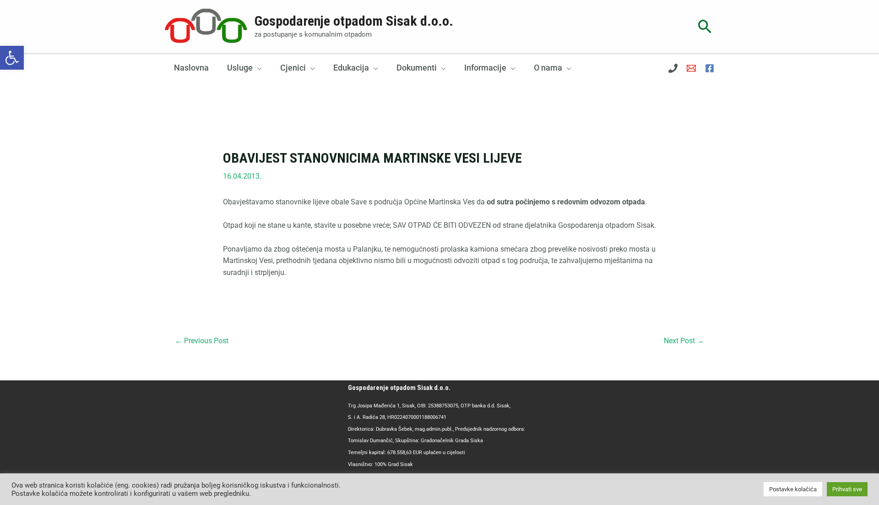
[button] (12, 58)
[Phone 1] (673, 68)
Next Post (684, 340)
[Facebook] (709, 68)
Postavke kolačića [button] (793, 489)
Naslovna (191, 67)
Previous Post (201, 340)
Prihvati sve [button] (847, 489)
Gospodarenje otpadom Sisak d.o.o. (354, 21)
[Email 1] (691, 68)
